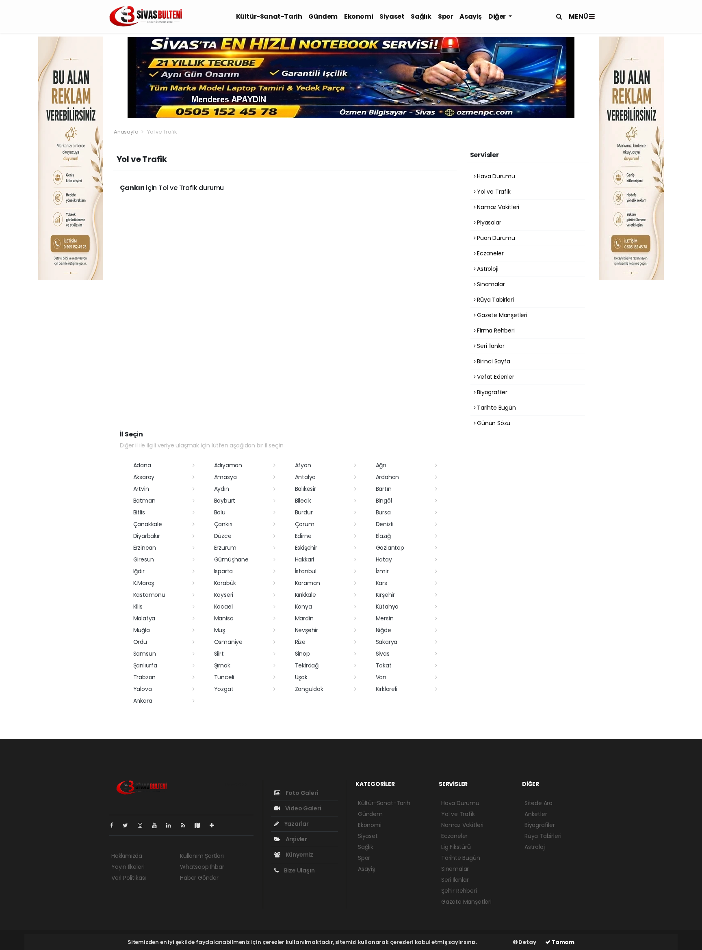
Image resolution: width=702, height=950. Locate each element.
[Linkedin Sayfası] (172, 825)
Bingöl (384, 501)
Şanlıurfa (145, 665)
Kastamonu (149, 595)
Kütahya (387, 606)
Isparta (223, 571)
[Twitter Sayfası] (128, 825)
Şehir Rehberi (459, 891)
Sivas (383, 654)
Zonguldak (309, 689)
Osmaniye (228, 642)
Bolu (219, 512)
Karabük (225, 583)
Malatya (144, 618)
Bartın (384, 489)
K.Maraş (143, 583)
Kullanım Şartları (202, 856)
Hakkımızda (126, 856)
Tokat (384, 665)
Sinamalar (490, 284)
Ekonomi (358, 16)
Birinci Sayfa (492, 361)
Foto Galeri (301, 793)
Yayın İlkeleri (127, 867)
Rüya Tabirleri (494, 300)
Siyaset (391, 16)
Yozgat (224, 689)
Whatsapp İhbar (202, 867)
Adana (142, 465)
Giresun (143, 559)
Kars (381, 583)
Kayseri (224, 595)
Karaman (308, 583)
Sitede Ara (538, 803)
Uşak (301, 677)
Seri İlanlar (490, 346)
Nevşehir (306, 630)
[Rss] (186, 825)
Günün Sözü (492, 423)
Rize (300, 642)
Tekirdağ (306, 665)
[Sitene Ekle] (215, 825)
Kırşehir (385, 595)
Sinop (302, 654)
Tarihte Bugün (495, 408)
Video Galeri (302, 808)
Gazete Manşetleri (501, 315)
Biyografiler (491, 392)
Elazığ (383, 536)
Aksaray (144, 477)
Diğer (497, 16)
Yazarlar (296, 824)
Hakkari (304, 559)
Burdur (304, 512)
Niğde (383, 630)
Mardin (304, 618)
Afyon (303, 465)
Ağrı (381, 465)
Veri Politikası (128, 878)
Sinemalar (455, 869)
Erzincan (144, 548)
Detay (527, 942)
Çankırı (223, 524)
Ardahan (387, 477)
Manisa (224, 618)
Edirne (303, 536)
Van (381, 677)
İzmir (382, 571)
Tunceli (224, 677)
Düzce (223, 536)
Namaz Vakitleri (497, 207)
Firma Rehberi (494, 330)
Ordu (140, 642)
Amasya (225, 477)
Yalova (142, 689)
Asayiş (470, 16)
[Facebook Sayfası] (115, 825)
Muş (219, 630)
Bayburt (225, 501)
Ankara (142, 701)
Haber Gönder (199, 878)
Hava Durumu (495, 176)
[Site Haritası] (201, 825)
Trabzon (144, 677)
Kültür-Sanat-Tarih (269, 16)
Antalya (305, 477)
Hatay (384, 559)
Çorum (304, 524)
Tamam (562, 942)
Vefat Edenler (494, 377)
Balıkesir (305, 489)
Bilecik (303, 501)
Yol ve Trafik (492, 192)
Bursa (383, 512)
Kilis (138, 606)
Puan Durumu (495, 238)
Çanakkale (147, 524)
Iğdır (139, 571)
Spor (445, 16)
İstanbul (305, 571)
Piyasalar (488, 222)
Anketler (535, 814)
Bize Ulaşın (299, 870)
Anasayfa (126, 132)
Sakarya (387, 642)
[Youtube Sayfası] (157, 825)
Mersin (385, 618)
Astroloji (486, 269)
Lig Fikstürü (456, 847)
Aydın (221, 489)
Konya (303, 606)
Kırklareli (386, 689)
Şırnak (222, 665)
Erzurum (225, 548)
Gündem (323, 16)
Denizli (384, 524)
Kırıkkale (305, 595)
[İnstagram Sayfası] (143, 825)
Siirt (219, 654)
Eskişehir (306, 548)
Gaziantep (390, 548)
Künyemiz (298, 855)
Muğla (141, 630)
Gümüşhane (231, 559)
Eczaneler (489, 253)
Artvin (141, 489)
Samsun (144, 654)
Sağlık (421, 16)
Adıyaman (228, 465)
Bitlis (139, 512)
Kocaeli (224, 606)
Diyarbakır (146, 536)
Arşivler (295, 839)
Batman (144, 501)
